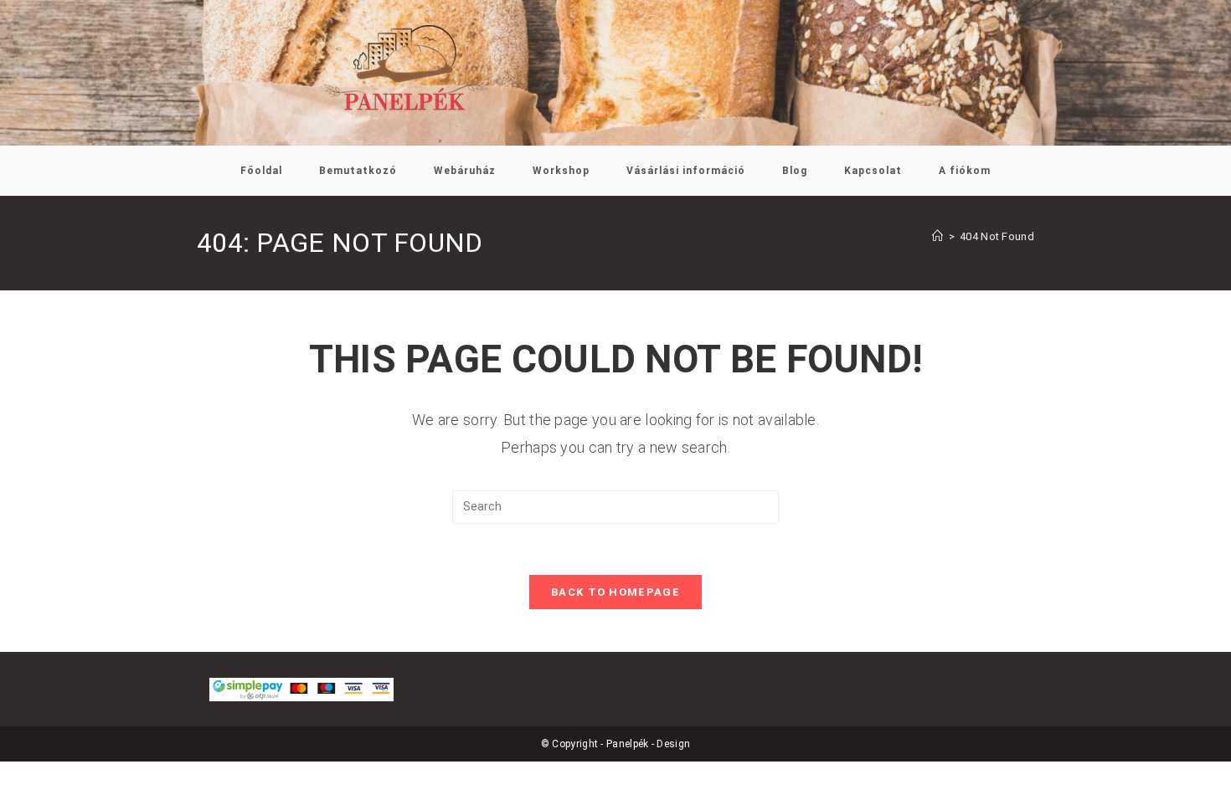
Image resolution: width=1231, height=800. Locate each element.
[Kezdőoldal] (937, 236)
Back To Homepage (615, 592)
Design (673, 744)
